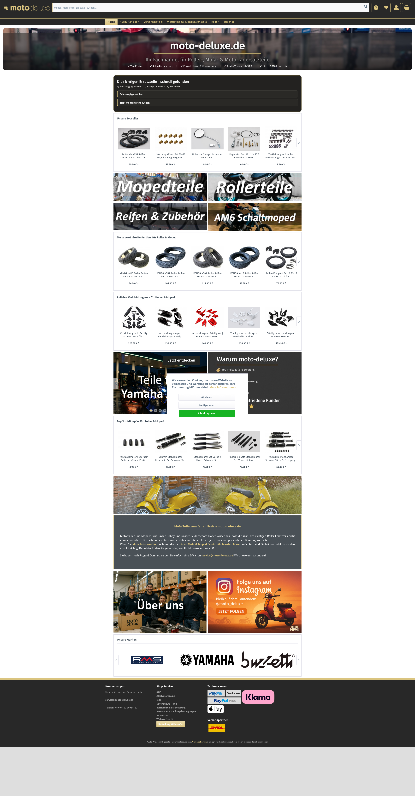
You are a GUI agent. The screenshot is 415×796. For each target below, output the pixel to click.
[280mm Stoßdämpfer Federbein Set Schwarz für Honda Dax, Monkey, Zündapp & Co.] (171, 441)
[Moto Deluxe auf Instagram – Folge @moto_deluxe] (255, 602)
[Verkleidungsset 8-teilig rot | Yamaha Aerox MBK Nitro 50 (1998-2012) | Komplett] (207, 317)
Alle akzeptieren (207, 413)
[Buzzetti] (207, 660)
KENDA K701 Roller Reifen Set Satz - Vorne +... (207, 275)
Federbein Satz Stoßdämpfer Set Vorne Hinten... (244, 458)
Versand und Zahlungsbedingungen (176, 711)
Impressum (162, 715)
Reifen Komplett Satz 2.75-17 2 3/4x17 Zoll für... (281, 275)
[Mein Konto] (396, 7)
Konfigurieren (206, 405)
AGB (158, 692)
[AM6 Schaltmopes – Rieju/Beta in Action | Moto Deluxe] (255, 217)
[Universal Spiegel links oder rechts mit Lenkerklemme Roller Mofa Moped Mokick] (207, 138)
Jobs (158, 699)
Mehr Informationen (223, 387)
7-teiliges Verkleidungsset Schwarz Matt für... (281, 335)
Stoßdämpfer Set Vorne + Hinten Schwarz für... (207, 458)
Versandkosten (199, 741)
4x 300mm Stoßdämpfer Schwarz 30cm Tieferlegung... (281, 458)
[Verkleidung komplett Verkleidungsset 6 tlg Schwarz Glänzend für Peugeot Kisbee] (171, 317)
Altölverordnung (165, 695)
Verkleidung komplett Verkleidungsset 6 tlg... (170, 335)
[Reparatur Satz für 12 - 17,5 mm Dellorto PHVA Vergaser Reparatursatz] (244, 138)
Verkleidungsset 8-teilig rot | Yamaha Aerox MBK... (207, 335)
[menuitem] (376, 7)
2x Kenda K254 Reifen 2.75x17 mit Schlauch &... (133, 156)
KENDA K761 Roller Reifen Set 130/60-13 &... (170, 275)
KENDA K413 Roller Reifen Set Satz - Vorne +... (134, 275)
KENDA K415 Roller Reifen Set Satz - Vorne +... (244, 275)
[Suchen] (365, 6)
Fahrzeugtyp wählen (131, 94)
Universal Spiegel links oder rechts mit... (207, 156)
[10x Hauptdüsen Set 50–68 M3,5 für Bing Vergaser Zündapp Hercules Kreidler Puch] (171, 138)
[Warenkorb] (406, 7)
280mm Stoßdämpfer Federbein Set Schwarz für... (170, 458)
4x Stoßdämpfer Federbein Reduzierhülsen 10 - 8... (133, 458)
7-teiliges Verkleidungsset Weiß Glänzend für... (244, 335)
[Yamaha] (147, 660)
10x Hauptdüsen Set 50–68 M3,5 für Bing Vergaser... (170, 156)
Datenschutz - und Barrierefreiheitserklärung (170, 705)
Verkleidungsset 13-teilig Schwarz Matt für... (133, 335)
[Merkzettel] (386, 7)
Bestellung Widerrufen (170, 724)
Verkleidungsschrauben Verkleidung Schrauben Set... (281, 156)
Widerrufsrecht (164, 719)
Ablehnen (206, 397)
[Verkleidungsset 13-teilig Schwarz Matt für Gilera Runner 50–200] (134, 317)
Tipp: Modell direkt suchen (135, 102)
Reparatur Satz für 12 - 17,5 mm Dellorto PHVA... (244, 156)
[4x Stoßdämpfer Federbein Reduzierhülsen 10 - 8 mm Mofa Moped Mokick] (134, 441)
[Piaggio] (268, 660)
